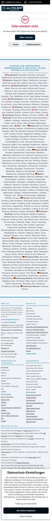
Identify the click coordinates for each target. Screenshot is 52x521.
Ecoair (3, 444)
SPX (27, 465)
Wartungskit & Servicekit (33, 395)
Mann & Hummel (10, 457)
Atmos (34, 430)
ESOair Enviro (5, 370)
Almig (16, 430)
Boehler (10, 436)
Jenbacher (21, 452)
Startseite (29, 308)
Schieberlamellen (31, 397)
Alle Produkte (30, 311)
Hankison (27, 446)
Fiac (16, 444)
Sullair (41, 465)
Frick (28, 444)
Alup (19, 430)
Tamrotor (4, 468)
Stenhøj (31, 465)
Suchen (15, 44)
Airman (12, 430)
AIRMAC (3, 381)
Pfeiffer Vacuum (31, 379)
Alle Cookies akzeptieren (26, 510)
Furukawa (34, 444)
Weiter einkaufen (26, 37)
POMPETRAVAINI (41, 379)
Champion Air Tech (22, 438)
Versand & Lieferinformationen (35, 329)
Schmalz (34, 381)
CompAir (31, 438)
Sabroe (3, 465)
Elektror (40, 371)
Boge (14, 436)
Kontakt (28, 351)
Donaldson (4, 441)
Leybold (32, 376)
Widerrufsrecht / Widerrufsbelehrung (37, 332)
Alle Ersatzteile (30, 313)
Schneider (18, 465)
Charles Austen (5, 383)
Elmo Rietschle (30, 373)
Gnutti (13, 446)
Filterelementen (30, 400)
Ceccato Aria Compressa (8, 438)
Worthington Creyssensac (33, 468)
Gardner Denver (6, 446)
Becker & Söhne (25, 433)
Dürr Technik (39, 368)
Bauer (10, 433)
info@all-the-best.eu (12, 319)
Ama (22, 430)
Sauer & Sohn (10, 465)
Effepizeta (35, 371)
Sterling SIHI (30, 384)
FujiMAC (3, 391)
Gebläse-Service (31, 324)
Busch (33, 368)
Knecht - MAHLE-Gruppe (40, 452)
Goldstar (18, 446)
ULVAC (36, 384)
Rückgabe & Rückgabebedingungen (37, 327)
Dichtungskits (30, 413)
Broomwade (25, 436)
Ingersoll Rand (5, 452)
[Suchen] (35, 8)
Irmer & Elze (14, 452)
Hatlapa (32, 446)
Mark (30, 457)
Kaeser (30, 452)
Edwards (28, 371)
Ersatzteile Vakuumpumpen (34, 319)
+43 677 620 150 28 (10, 322)
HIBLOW (3, 373)
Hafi (22, 446)
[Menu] (47, 8)
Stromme (36, 465)
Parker (3, 463)
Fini (19, 444)
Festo (13, 444)
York (43, 468)
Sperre (23, 465)
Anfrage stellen (31, 353)
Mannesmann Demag (22, 457)
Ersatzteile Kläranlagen (33, 316)
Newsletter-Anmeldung (8, 351)
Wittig (23, 468)
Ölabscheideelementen (33, 408)
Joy (26, 452)
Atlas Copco (37, 365)
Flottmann (24, 444)
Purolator (8, 463)
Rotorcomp (25, 463)
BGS (41, 433)
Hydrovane (17, 449)
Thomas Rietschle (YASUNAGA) (11, 378)
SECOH (3, 375)
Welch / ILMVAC (31, 389)
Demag (42, 438)
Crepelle (36, 438)
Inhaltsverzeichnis (33, 44)
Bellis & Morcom (35, 433)
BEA (13, 433)
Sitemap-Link (5, 348)
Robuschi (29, 381)
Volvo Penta (17, 468)
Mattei (34, 457)
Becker (28, 368)
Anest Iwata (29, 365)
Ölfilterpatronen (30, 411)
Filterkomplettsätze (32, 416)
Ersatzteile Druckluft (32, 321)
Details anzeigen (26, 516)
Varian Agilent (38, 387)
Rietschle (19, 463)
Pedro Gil (38, 376)
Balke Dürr (4, 433)
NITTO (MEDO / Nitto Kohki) (10, 386)
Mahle (3, 457)
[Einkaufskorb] (41, 8)
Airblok (8, 430)
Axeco (38, 430)
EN (15, 354)
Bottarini (18, 436)
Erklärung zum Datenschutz (26, 504)
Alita (2, 389)
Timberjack (10, 468)
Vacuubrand (29, 387)
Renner (13, 463)
